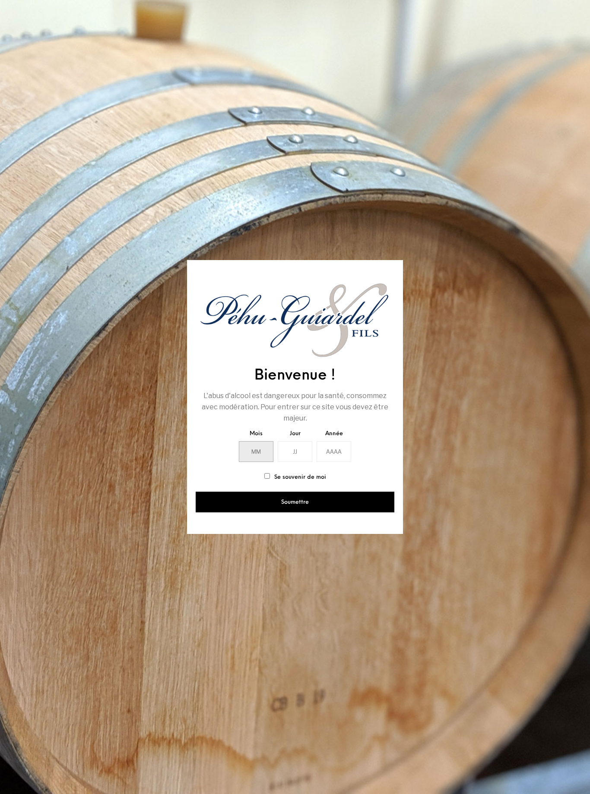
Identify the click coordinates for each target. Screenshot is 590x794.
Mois (256, 433)
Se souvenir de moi (299, 477)
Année (334, 433)
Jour (295, 433)
